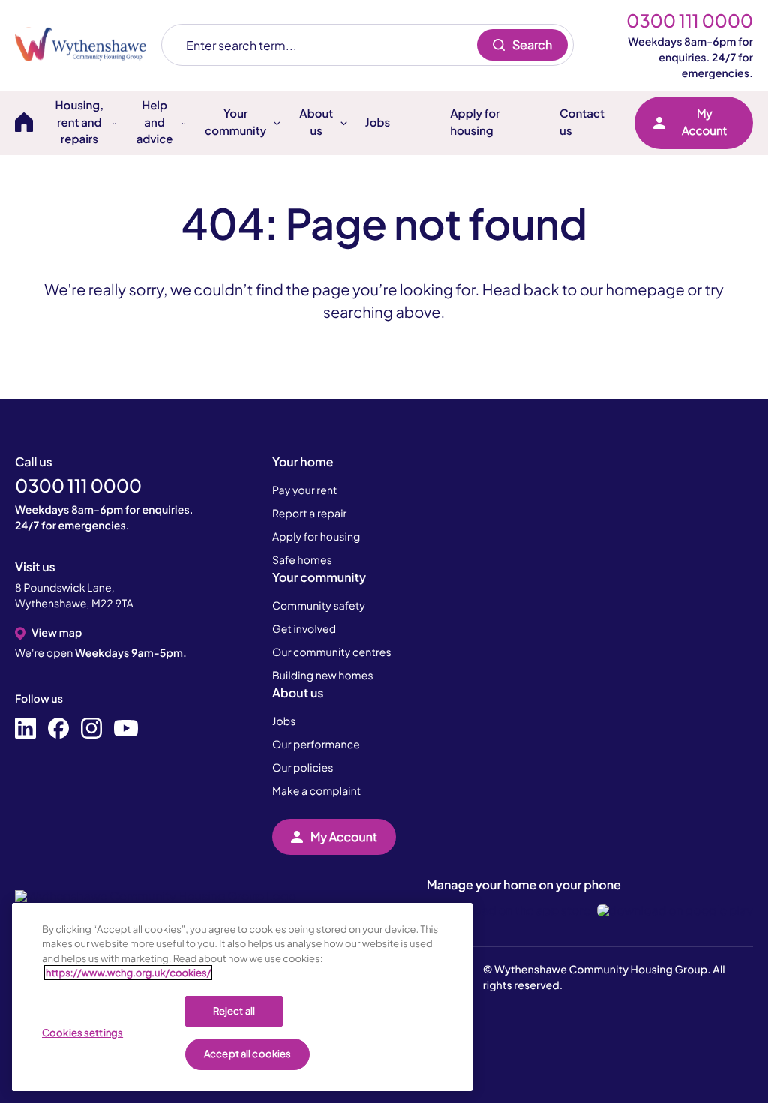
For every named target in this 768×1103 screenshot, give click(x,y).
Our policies (302, 768)
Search (532, 44)
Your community (319, 577)
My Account (704, 122)
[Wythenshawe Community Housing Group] (88, 45)
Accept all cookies (247, 1054)
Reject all (234, 1011)
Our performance (316, 744)
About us (297, 692)
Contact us (582, 122)
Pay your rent (305, 490)
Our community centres (332, 652)
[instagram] (91, 729)
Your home (303, 461)
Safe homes (302, 560)
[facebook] (58, 729)
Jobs (377, 122)
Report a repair (309, 513)
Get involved (304, 629)
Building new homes (323, 675)
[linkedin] (25, 729)
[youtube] (126, 729)
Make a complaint (316, 791)
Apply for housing (475, 122)
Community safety (318, 606)
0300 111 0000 (689, 21)
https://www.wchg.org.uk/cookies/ (128, 973)
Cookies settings (82, 1033)
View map (57, 633)
